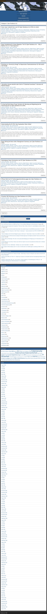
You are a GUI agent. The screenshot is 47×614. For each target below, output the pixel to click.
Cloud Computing (17, 48)
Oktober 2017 (3, 560)
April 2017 (3, 571)
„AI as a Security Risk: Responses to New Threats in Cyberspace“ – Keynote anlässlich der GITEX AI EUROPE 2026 (22, 230)
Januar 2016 (3, 599)
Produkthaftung (12, 50)
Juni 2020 (3, 501)
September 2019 (4, 518)
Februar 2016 (3, 597)
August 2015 (3, 608)
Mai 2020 (3, 503)
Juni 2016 (3, 590)
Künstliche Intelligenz (24, 128)
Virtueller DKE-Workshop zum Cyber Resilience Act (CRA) (16, 196)
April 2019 (3, 527)
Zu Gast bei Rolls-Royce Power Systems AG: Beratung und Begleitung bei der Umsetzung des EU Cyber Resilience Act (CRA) (21, 105)
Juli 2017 (3, 566)
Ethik (8, 109)
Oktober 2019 (3, 516)
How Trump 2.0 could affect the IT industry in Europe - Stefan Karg (13, 253)
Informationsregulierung (35, 109)
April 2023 (3, 438)
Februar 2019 (3, 531)
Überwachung (27, 90)
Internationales (35, 49)
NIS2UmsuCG (21, 358)
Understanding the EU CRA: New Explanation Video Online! (16, 124)
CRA (30, 351)
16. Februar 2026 (14, 47)
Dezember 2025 (4, 379)
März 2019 (3, 529)
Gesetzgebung (42, 29)
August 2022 (3, 453)
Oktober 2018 (3, 538)
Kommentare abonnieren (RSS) (23, 20)
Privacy (26, 358)
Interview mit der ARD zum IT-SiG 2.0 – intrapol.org (10, 256)
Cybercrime (20, 68)
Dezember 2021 (4, 468)
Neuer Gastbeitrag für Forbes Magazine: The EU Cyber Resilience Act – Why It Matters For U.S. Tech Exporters (21, 45)
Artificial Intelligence (5, 351)
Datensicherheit (31, 353)
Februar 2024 (3, 420)
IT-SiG (25, 356)
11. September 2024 (14, 125)
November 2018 (4, 536)
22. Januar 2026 (14, 67)
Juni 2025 (3, 390)
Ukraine (41, 358)
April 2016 (3, 594)
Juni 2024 (3, 413)
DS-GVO (22, 354)
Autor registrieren (23, 13)
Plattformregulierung (5, 323)
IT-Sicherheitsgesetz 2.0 (20, 356)
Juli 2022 (3, 455)
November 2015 (4, 603)
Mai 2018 (3, 547)
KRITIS (2, 70)
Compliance (16, 29)
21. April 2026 (13, 28)
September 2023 (4, 429)
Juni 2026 (3, 368)
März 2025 (3, 396)
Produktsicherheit (19, 50)
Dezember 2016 (4, 579)
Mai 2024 (3, 414)
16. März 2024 (13, 144)
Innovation (31, 49)
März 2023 (3, 440)
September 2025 (4, 385)
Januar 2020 (3, 510)
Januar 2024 (3, 422)
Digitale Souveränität (40, 48)
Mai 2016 (3, 592)
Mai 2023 (3, 437)
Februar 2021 (3, 486)
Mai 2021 (3, 481)
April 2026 (3, 372)
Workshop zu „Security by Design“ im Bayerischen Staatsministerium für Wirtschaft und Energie (22, 65)
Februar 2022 (3, 464)
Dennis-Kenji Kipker (5, 28)
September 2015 (4, 606)
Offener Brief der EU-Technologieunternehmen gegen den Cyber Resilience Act (21, 179)
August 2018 (3, 542)
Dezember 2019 (4, 512)
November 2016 (4, 581)
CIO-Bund (3, 277)
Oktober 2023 (3, 427)
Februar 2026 (3, 376)
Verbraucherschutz (4, 32)
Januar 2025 (3, 400)
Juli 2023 (3, 433)
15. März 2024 (13, 161)
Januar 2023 (3, 444)
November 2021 (4, 470)
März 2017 (3, 573)
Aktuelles (4, 29)
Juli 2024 (3, 411)
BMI (13, 351)
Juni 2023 (3, 435)
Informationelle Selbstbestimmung (23, 49)
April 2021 (3, 483)
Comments (4, 33)
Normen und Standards (5, 50)
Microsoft (12, 358)
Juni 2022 (3, 457)
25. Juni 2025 (13, 87)
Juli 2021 (3, 477)
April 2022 (3, 461)
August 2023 (3, 431)
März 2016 (3, 595)
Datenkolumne (12, 353)
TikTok (39, 358)
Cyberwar (3, 284)
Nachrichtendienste (18, 110)
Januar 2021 (3, 488)
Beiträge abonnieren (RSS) (23, 18)
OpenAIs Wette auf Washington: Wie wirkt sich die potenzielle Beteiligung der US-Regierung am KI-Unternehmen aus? (22, 238)
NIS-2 (16, 358)
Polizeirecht (33, 110)
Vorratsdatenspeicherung (5, 359)
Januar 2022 (3, 466)
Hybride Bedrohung (4, 301)
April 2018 (3, 549)
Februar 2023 (3, 442)
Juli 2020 (3, 499)
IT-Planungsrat (4, 310)
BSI (18, 351)
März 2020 (3, 507)
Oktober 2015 (3, 605)
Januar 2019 (3, 533)
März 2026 (3, 374)
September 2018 (4, 540)
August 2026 (3, 365)
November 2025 (4, 381)
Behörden (11, 29)
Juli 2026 (3, 366)
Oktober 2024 (3, 405)
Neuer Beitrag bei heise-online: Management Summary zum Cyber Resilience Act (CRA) (22, 142)
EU (25, 355)
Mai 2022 (3, 459)
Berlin (10, 351)
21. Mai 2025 (13, 107)
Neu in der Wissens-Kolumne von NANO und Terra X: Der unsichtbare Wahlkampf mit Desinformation (19, 224)
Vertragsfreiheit (23, 32)
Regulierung (32, 358)
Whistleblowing (9, 52)
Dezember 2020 (4, 490)
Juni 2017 (3, 568)
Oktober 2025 (3, 383)
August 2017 (3, 564)
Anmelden (23, 16)
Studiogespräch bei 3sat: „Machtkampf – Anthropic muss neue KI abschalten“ (15, 244)
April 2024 (3, 416)
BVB (2, 275)
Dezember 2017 (4, 557)
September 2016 (4, 584)
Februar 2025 (3, 398)
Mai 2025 (3, 392)
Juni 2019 (3, 523)
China (21, 351)
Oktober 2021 (3, 472)
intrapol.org (3, 1)
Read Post (43, 40)
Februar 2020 (3, 509)
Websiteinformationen (23, 11)
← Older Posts (3, 213)
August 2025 (3, 387)
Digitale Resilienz (26, 29)
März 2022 (3, 462)
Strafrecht (3, 334)
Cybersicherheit (3, 353)
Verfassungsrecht (11, 32)
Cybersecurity (36, 351)
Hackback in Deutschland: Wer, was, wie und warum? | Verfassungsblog (14, 259)
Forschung (37, 29)
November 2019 (4, 514)
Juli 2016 (3, 588)
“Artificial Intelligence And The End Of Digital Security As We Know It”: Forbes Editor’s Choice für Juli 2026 (20, 233)
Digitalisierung (32, 29)
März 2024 (3, 418)
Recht (27, 70)
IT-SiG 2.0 (29, 356)
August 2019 (3, 520)
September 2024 (4, 407)
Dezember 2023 (4, 424)
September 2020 (4, 496)
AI (1, 351)
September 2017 (4, 562)
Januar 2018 (3, 555)
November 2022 (4, 448)
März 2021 (3, 485)
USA (44, 358)
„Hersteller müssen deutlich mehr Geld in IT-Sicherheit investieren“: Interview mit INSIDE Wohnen (22, 85)
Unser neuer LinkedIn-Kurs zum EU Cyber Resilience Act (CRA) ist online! (20, 27)
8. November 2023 (14, 180)
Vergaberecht (17, 32)
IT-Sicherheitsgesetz (13, 356)
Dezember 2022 (4, 446)
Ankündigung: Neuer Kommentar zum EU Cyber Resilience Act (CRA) (19, 160)
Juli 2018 (3, 544)
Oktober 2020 (3, 494)
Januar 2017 (3, 577)
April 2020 (3, 505)
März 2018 (3, 551)
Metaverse (3, 317)
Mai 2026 (3, 370)
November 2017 (4, 558)
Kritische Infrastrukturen (41, 356)
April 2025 (3, 394)
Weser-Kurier (12, 359)
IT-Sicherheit (41, 49)
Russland (36, 358)
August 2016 (3, 586)
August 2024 (3, 409)
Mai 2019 (3, 525)
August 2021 (3, 475)
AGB (2, 267)
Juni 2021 (3, 479)
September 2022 (4, 451)
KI (32, 356)
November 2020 (4, 492)
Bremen (15, 351)
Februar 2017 (3, 575)
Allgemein (7, 29)
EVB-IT (2, 295)
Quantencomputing (4, 330)
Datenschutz (20, 29)
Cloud (23, 351)
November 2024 (4, 403)
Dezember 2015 (4, 601)
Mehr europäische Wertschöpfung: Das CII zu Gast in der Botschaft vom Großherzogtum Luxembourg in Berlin (21, 246)
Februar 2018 (3, 553)
